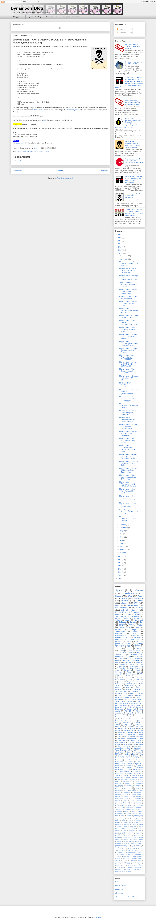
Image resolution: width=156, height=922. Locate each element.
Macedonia (137, 835)
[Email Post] (42, 148)
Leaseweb (136, 660)
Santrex (120, 852)
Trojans (118, 649)
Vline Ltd (117, 865)
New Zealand (137, 796)
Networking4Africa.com (121, 845)
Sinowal (138, 804)
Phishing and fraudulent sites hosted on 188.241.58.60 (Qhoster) (134, 161)
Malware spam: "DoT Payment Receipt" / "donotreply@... (127, 399)
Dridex (24, 151)
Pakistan (128, 678)
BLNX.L (117, 754)
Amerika (139, 601)
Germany (139, 607)
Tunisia (139, 860)
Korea (117, 643)
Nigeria (127, 643)
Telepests (137, 771)
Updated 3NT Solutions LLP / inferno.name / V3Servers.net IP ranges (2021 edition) (134, 212)
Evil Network (121, 607)
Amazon (136, 635)
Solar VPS (119, 701)
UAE (125, 695)
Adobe (138, 711)
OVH (136, 603)
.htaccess (137, 752)
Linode (127, 614)
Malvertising (139, 656)
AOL (139, 809)
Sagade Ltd (131, 709)
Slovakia (117, 805)
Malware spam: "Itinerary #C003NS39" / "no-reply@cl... (128, 440)
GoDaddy (122, 622)
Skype (129, 854)
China (117, 620)
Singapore (137, 689)
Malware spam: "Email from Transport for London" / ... (127, 491)
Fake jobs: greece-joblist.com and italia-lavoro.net (132, 46)
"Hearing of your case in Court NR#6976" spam (133, 63)
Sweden (132, 664)
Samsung (138, 802)
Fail (131, 653)
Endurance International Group (129, 644)
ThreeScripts (120, 631)
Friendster (127, 824)
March (122, 546)
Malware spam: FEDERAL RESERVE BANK (128, 316)
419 (126, 693)
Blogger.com (18, 17)
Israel (128, 689)
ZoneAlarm (138, 867)
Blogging (126, 754)
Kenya (138, 707)
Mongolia (134, 630)
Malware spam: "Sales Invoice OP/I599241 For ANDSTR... (128, 264)
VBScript (140, 750)
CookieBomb (136, 817)
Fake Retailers (128, 758)
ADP (127, 637)
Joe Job (126, 660)
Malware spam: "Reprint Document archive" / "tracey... (128, 350)
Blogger (140, 736)
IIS (124, 790)
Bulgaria (137, 637)
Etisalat (135, 756)
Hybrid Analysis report (74, 110)
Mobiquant (118, 794)
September (124, 528)
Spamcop (137, 748)
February (123, 549)
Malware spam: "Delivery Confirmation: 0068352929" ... (128, 505)
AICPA (128, 676)
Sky (134, 721)
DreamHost (138, 787)
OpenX (126, 798)
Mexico (117, 730)
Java (138, 762)
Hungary (127, 670)
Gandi (117, 670)
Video (138, 773)
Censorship (128, 783)
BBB (131, 626)
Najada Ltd (138, 841)
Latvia (127, 620)
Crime (117, 727)
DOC (19, 151)
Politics (126, 699)
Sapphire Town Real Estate (124, 804)
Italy (138, 653)
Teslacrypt (139, 662)
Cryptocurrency (119, 819)
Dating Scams (135, 668)
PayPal (117, 662)
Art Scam (126, 811)
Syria (139, 858)
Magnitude (126, 837)
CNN (131, 693)
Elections (138, 819)
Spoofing (117, 858)
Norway (141, 744)
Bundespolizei (131, 738)
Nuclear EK (118, 798)
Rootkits (123, 850)
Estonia (117, 688)
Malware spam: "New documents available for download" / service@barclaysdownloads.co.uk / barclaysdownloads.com (129, 123)
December (124, 256)
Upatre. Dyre (130, 862)
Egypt (139, 705)
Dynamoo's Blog (27, 8)
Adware (129, 680)
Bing (140, 813)
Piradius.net (132, 732)
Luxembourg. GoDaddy (122, 835)
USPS (128, 658)
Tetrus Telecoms (120, 750)
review (128, 871)
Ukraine (124, 603)
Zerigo (139, 701)
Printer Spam (125, 628)
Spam (41, 151)
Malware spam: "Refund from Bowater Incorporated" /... (128, 426)
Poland (121, 651)
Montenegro (119, 709)
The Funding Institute (137, 805)
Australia (122, 668)
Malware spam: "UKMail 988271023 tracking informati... (128, 336)
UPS (120, 658)
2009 (120, 572)
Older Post (103, 171)
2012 (120, 563)
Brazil (124, 653)
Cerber (141, 738)
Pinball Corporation (135, 800)
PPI (120, 678)
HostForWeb (119, 762)
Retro (131, 802)
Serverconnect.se (130, 852)
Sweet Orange (124, 771)
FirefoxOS (118, 824)
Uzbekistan (119, 773)
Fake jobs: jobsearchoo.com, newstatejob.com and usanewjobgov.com (132, 101)
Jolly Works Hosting (133, 682)
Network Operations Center (132, 843)
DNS (128, 819)
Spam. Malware (137, 856)
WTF (124, 865)
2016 (120, 250)
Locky (117, 605)
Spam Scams (127, 856)
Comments (122, 33)
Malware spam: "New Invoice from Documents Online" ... (128, 498)
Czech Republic (131, 674)
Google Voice (124, 828)
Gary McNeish (120, 742)
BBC (133, 736)
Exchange (118, 789)
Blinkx (117, 781)
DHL (123, 727)
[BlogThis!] (49, 148)
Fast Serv (127, 822)
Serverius (118, 672)
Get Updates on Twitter (71, 17)
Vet (123, 807)
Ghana (119, 826)
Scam (129, 641)
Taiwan (129, 672)
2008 (120, 575)
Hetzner (137, 614)
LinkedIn (118, 630)
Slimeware (138, 854)
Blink (116, 815)
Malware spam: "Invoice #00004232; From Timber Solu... (128, 470)
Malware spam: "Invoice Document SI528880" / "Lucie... (128, 303)
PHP (132, 798)
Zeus (129, 752)
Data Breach (122, 740)
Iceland (117, 832)
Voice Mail (126, 723)
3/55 (44, 120)
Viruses (46, 151)
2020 (120, 238)
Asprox (140, 624)
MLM (130, 764)
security (118, 693)
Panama (117, 800)
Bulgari (129, 815)
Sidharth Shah (131, 734)
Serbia (120, 676)
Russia (35, 151)
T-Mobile (125, 860)
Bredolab (121, 738)
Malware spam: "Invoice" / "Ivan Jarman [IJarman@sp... (128, 291)
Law (132, 834)
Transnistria (135, 691)
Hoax (130, 742)
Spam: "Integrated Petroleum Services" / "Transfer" (128, 284)
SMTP (129, 850)
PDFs (141, 674)
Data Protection (126, 787)
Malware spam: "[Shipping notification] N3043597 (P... (128, 378)
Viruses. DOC (126, 864)
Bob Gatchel (127, 781)
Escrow (131, 820)
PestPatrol (139, 730)
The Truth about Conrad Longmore (128, 897)
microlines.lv (137, 869)
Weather (121, 752)
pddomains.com (119, 871)
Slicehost (122, 666)
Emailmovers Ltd (124, 756)
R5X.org (137, 678)
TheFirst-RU (119, 655)
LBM (116, 834)
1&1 (137, 641)
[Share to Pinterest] (55, 148)
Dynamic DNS (120, 715)
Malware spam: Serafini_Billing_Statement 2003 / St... (128, 310)
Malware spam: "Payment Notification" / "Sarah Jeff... (128, 463)
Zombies (129, 867)
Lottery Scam (120, 764)
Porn (119, 695)
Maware (124, 839)
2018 (120, 244)
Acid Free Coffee (122, 779)
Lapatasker (135, 616)
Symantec (133, 858)
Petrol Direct (119, 889)
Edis (133, 819)
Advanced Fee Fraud (136, 666)
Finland (138, 758)
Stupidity (136, 612)
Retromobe (119, 882)
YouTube (141, 865)
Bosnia (138, 725)
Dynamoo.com (51, 17)
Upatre (121, 624)
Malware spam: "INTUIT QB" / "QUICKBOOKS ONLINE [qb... (128, 270)
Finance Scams (135, 740)
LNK (121, 834)
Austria (117, 725)
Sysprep (117, 860)
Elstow (129, 727)
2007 (120, 578)
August (122, 531)
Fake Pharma (120, 639)
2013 (120, 560)
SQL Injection (120, 616)
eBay (135, 777)
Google (137, 658)
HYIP (140, 828)
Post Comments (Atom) (65, 178)
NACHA (140, 626)
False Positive (138, 676)
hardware (127, 869)
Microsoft (118, 641)
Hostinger (118, 790)
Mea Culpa (133, 839)
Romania (131, 624)
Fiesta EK (137, 822)
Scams (124, 598)
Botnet (134, 754)
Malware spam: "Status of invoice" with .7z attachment (134, 196)
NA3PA (126, 794)
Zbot (138, 672)
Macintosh (118, 837)
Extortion (117, 822)
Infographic (125, 832)
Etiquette (138, 820)
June (122, 537)
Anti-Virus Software (121, 703)
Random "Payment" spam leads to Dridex (128, 297)
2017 (120, 247)
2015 (120, 253)
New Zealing (136, 845)
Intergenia (118, 689)
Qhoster (125, 802)
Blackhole (122, 664)
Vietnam (128, 662)
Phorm (125, 800)
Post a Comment (21, 161)
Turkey (136, 618)
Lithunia (117, 744)
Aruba (133, 811)
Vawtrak (129, 773)
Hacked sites (122, 728)
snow (141, 777)
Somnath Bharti (131, 684)
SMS (129, 656)
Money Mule (120, 612)
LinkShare (138, 834)
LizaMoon (126, 744)
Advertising (119, 713)
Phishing (122, 626)
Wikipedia (138, 807)
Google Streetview (133, 760)
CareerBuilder (119, 783)
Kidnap (139, 832)
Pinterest (117, 802)
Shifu (128, 748)
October (123, 525)
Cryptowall (140, 693)
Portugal (128, 746)
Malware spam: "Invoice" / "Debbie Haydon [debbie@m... (128, 413)
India (137, 628)
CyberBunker (127, 697)
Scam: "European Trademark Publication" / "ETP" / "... (128, 512)
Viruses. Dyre (137, 864)
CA (139, 686)
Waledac (125, 775)
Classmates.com (138, 783)
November (124, 259)
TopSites (132, 860)
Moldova (140, 649)
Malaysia (133, 837)
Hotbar (139, 830)
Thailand (118, 647)
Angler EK (118, 674)
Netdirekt (117, 796)
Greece (120, 682)
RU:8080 (125, 601)
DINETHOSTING (121, 635)
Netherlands (139, 620)
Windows (134, 775)
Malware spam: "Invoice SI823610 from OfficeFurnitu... (128, 433)
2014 (120, 556)
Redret (137, 645)
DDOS (117, 787)
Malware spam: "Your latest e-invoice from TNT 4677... (127, 477)
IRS (128, 647)
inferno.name (129, 686)
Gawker (141, 824)
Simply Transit (136, 699)
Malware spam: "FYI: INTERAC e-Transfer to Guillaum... (128, 406)
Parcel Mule (135, 847)
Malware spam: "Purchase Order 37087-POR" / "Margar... (128, 519)
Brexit (122, 815)
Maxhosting (137, 792)
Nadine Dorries (136, 794)
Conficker (125, 817)
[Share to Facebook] (53, 148)
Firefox (117, 760)
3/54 (14, 110)
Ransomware (132, 605)
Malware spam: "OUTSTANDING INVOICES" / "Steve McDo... (127, 448)
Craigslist (138, 785)
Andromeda (118, 811)
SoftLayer (118, 856)
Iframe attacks (132, 790)
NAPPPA (118, 684)
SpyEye (125, 858)
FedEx (137, 688)
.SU (116, 653)
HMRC (141, 664)
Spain (137, 647)
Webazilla (137, 723)
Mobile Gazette (120, 886)
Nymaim (138, 764)
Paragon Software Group (122, 847)
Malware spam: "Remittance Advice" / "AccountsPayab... (127, 419)
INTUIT (134, 633)
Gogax (126, 826)
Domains (135, 631)
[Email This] (46, 148)
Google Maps (139, 727)
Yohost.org (118, 809)
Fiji (131, 707)
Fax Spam (135, 639)
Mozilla (119, 841)
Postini (141, 732)
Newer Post (17, 171)
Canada (133, 622)
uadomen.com (130, 809)
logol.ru (126, 736)
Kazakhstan (122, 719)
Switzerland (130, 701)
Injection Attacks (121, 618)
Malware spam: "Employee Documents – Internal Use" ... (128, 343)
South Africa (119, 680)
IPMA (130, 715)
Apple (117, 697)
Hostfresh (138, 789)
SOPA (141, 850)
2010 (120, 569)
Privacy (120, 734)
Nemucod (118, 843)
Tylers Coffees (119, 862)
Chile (139, 713)
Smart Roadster (138, 769)
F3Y (127, 688)
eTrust (131, 695)
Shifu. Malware (119, 854)
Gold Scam (133, 826)
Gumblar (133, 828)
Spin (123, 805)
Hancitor (117, 830)
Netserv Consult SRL (122, 721)
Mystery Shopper (135, 719)
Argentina (134, 703)
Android (138, 695)
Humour (130, 762)
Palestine (138, 798)
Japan (138, 697)
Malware (30, 151)
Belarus (127, 813)
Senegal (138, 746)
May (121, 540)
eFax (117, 660)
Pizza (139, 766)
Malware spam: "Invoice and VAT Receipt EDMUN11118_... (128, 364)
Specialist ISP (120, 691)
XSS (135, 865)
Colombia (123, 705)
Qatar (123, 849)
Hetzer (124, 830)
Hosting (132, 728)
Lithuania (129, 649)
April (121, 543)
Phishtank (129, 766)
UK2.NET (128, 711)
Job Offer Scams (129, 610)
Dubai (141, 754)
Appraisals (130, 713)
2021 (120, 234)
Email (116, 820)
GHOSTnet (139, 680)
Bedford (139, 811)
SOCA (135, 850)
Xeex (119, 736)
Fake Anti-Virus (120, 707)
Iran (139, 728)
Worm (129, 865)
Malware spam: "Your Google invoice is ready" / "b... (127, 371)
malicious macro (37, 110)
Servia (139, 852)
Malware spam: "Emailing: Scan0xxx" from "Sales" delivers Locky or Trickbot (132, 144)
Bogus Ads (128, 725)
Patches (118, 699)
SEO (128, 769)
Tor (118, 807)
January (123, 552)
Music (125, 841)
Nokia (134, 744)
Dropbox (132, 705)
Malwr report (20, 143)
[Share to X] (51, 148)
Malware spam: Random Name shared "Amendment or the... (128, 456)
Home (60, 171)
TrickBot (132, 750)
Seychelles (119, 748)
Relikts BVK (131, 849)
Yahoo (128, 777)
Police (117, 767)
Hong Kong (132, 830)
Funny (134, 824)
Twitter (141, 734)
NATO (131, 841)
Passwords (119, 766)
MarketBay (127, 792)
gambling (117, 869)
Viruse (117, 864)
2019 (120, 241)
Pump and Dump (134, 651)
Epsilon (124, 820)
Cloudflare (129, 785)
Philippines (121, 732)
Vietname (138, 862)
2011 (120, 566)
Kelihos (133, 832)
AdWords (132, 779)
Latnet (127, 834)
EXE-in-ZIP (138, 598)
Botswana (137, 781)
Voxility (117, 775)
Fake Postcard (128, 789)
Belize (134, 813)
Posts (120, 29)
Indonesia (138, 742)
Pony (120, 746)
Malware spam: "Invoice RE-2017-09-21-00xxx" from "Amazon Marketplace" (133, 179)
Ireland (141, 717)
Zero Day (120, 867)
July (121, 534)
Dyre (141, 622)
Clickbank (120, 785)
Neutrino (126, 796)
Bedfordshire (118, 813)
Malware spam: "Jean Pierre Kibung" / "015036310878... (127, 357)
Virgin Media (129, 807)
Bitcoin (139, 779)
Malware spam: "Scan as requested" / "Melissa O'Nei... (128, 329)
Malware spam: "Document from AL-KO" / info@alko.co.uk (128, 484)
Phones (137, 670)
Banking (118, 637)
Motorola (141, 839)
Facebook (119, 633)
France (117, 614)
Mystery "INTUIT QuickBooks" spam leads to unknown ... (127, 385)
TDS (128, 805)
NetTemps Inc (128, 730)
